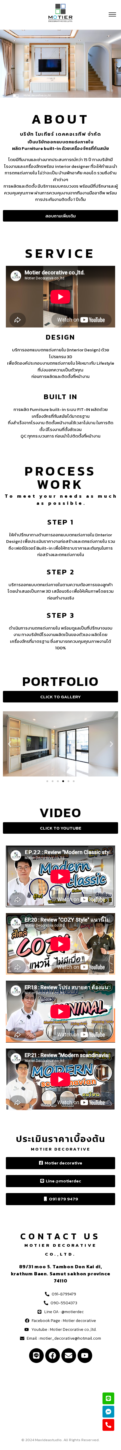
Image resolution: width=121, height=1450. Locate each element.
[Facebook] (52, 1355)
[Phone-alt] (108, 1425)
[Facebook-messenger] (108, 1412)
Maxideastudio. (49, 1440)
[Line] (36, 1355)
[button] (9, 744)
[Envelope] (68, 1355)
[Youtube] (85, 1355)
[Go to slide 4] (63, 781)
